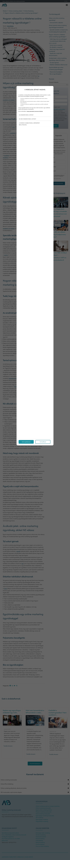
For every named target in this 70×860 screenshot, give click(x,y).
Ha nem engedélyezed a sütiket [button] (27, 119)
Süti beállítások (43, 442)
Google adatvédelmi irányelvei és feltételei (35, 111)
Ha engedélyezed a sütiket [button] (26, 115)
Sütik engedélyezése (26, 442)
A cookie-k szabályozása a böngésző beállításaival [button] (29, 124)
